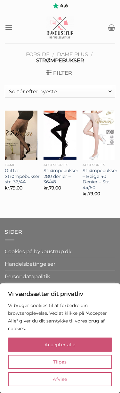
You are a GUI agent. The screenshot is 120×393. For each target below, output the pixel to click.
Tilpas (60, 362)
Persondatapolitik (27, 276)
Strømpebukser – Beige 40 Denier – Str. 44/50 (100, 179)
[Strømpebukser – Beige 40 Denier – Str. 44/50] (99, 135)
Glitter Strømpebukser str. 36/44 (22, 176)
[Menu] (8, 27)
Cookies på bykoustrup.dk (38, 251)
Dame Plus (72, 54)
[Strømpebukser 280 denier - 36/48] (60, 135)
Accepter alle (59, 344)
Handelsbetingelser (30, 264)
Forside (38, 54)
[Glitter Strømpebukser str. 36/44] (21, 135)
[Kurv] (111, 28)
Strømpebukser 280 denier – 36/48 (61, 176)
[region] (60, 338)
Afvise (60, 379)
